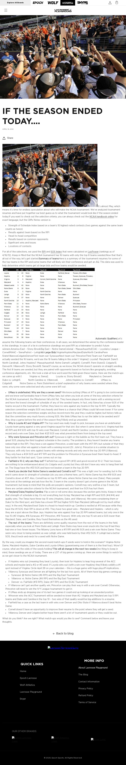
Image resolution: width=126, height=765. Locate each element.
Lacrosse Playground (31, 692)
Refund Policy (85, 695)
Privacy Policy (85, 689)
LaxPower (93, 252)
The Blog (83, 675)
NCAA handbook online (101, 217)
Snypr (23, 699)
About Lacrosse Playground (93, 668)
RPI (44, 252)
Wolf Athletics (27, 685)
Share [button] (10, 138)
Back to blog (65, 633)
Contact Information (89, 682)
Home (23, 671)
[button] (6, 10)
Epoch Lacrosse (28, 678)
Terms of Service (87, 702)
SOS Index (56, 252)
